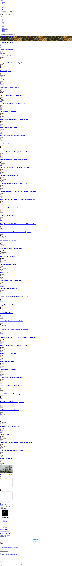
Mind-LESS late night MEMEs (9, 127)
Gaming (3, 22)
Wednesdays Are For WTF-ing (6, 55)
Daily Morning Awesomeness (8, 111)
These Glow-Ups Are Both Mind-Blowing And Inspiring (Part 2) (18, 199)
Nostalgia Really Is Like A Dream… (10, 175)
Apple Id (16, 547)
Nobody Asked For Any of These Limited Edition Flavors (16, 442)
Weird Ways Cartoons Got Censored (10, 280)
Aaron (1, 46)
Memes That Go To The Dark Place (10, 87)
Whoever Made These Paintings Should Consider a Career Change (19, 191)
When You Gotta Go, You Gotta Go (7, 49)
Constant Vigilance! (5, 71)
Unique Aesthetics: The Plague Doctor (11, 385)
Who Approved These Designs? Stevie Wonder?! (13, 159)
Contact (4, 520)
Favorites (3, 26)
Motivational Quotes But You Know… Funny (13, 207)
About (4, 519)
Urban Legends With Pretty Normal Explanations (14, 296)
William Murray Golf (4, 31)
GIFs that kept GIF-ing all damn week (11, 377)
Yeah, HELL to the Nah (6, 313)
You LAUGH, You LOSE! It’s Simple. (10, 394)
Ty (0, 171)
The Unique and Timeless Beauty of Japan (12, 402)
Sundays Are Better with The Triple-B (10, 426)
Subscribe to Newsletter (3, 508)
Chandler (1, 53)
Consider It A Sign (5, 434)
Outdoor (3, 23)
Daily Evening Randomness (8, 143)
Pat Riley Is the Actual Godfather (9, 216)
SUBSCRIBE (3, 12)
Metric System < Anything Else (9, 353)
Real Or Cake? (4, 272)
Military (3, 20)
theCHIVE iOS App (4, 28)
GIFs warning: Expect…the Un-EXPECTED (13, 103)
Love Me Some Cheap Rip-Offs (6, 42)
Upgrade (1, 565)
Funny (2, 1)
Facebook (13, 547)
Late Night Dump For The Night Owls (11, 248)
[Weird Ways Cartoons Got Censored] (36, 496)
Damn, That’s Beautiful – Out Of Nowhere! (12, 36)
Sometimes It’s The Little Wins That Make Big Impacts (15, 232)
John (0, 309)
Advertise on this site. (36, 541)
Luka (0, 83)
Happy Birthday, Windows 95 (8, 288)
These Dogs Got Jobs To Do (8, 256)
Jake (0, 67)
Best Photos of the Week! (7, 418)
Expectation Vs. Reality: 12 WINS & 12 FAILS (13, 183)
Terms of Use (5, 521)
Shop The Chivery (4, 4)
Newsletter (3, 27)
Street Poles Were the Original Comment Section (14, 119)
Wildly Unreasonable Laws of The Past (11, 79)
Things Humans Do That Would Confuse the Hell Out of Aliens (18, 224)
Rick (0, 107)
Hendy (1, 163)
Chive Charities (5, 527)
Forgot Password (3, 553)
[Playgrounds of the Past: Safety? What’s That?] (36, 469)
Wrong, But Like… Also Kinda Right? (11, 63)
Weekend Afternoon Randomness (9, 410)
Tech (2, 3)
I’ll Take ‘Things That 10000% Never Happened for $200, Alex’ (18, 337)
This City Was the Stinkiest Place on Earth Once (14, 345)
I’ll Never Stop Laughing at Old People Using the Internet (16, 167)
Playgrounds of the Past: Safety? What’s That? (13, 152)
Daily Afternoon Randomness (8, 305)
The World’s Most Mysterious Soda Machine (12, 135)
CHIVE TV (3, 30)
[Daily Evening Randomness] (36, 482)
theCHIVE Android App (5, 29)
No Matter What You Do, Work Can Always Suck (14, 329)
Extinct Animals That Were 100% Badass (11, 450)
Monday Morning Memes (7, 361)
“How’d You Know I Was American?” (11, 95)
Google (6, 547)
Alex (0, 99)
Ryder (1, 333)
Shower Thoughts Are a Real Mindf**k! (11, 321)
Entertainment (3, 2)
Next (2, 505)
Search (2, 18)
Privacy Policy (5, 522)
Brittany (1, 75)
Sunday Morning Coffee (7, 458)
